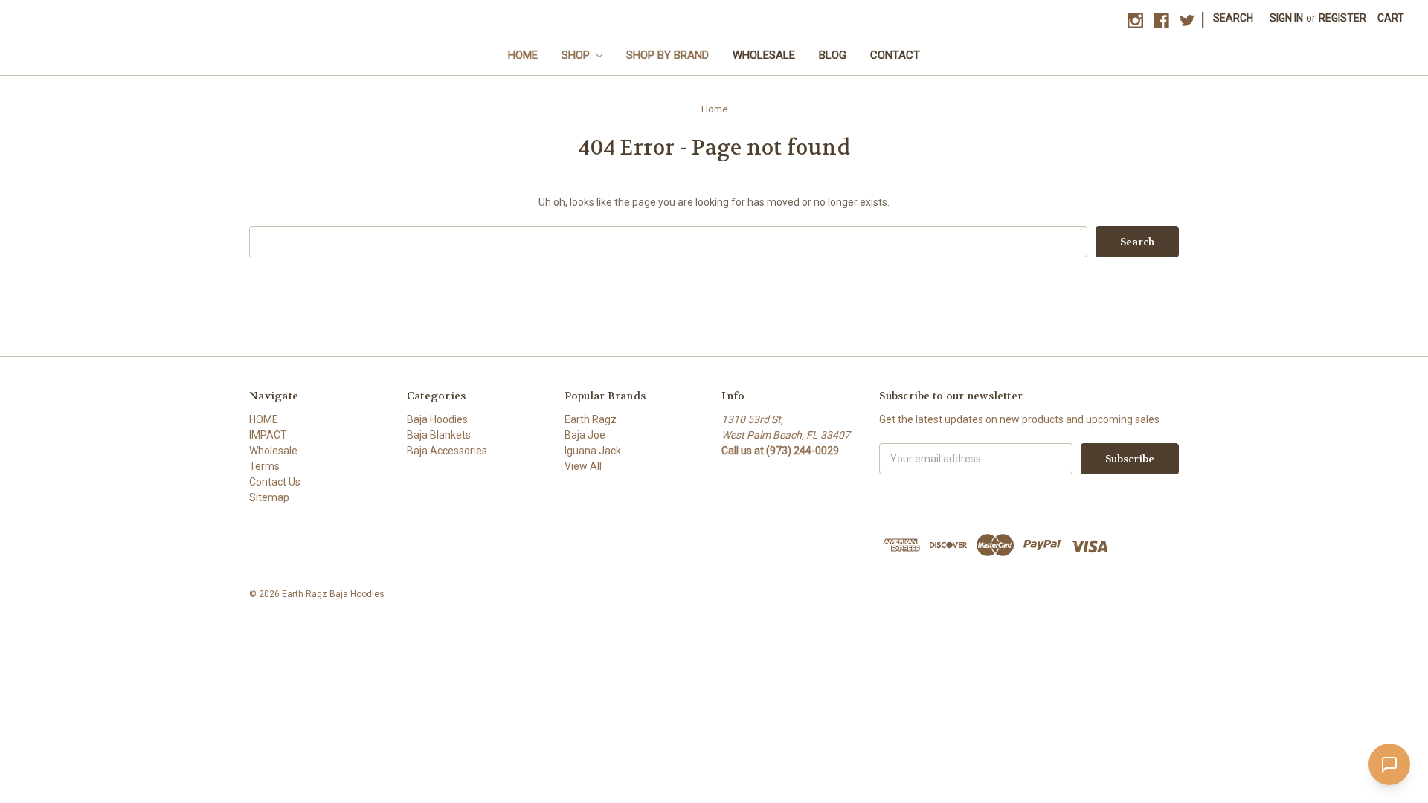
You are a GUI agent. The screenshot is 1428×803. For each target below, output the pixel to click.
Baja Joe (585, 435)
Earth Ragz (591, 419)
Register (1342, 18)
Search (1233, 18)
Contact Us (274, 482)
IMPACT (268, 435)
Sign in (1286, 18)
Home (523, 55)
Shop (577, 55)
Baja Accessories (447, 451)
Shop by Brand (667, 55)
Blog (832, 55)
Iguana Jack (593, 451)
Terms (264, 466)
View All (583, 466)
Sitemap (269, 497)
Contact (895, 55)
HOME (263, 419)
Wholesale (764, 55)
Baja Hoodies (437, 419)
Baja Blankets (439, 435)
